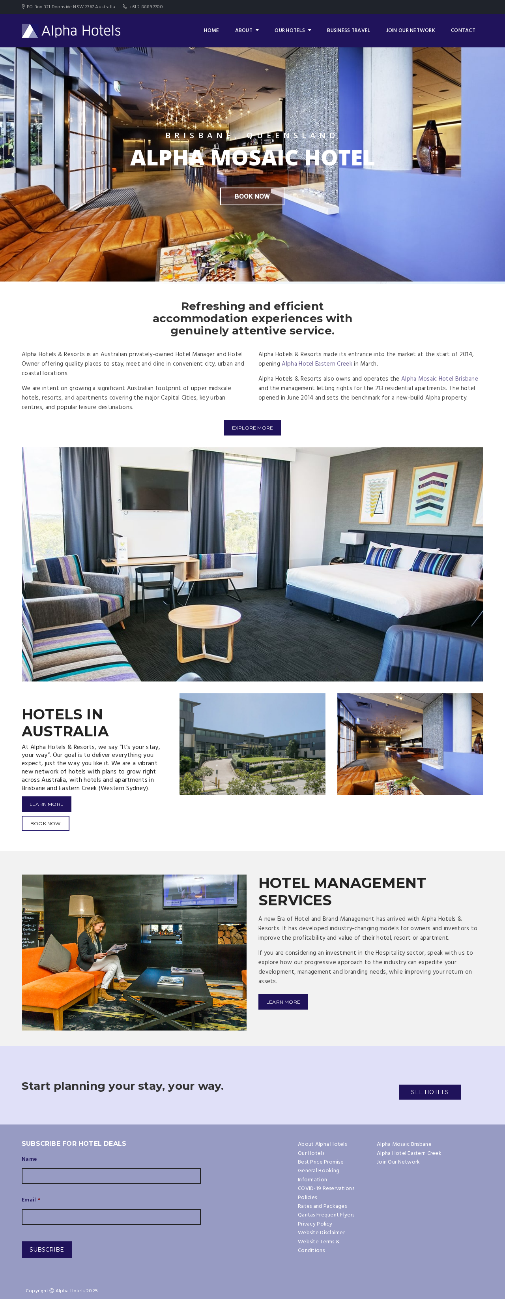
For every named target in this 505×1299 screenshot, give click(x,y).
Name (29, 1159)
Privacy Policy (315, 1224)
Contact (463, 30)
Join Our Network (398, 1162)
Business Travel (348, 30)
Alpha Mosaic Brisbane (404, 1144)
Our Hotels (290, 30)
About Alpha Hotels (322, 1144)
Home (211, 30)
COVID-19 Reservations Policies (326, 1193)
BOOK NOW (45, 823)
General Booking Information (318, 1175)
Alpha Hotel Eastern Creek (317, 364)
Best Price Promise (321, 1162)
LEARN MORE (47, 804)
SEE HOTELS (430, 1092)
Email (31, 1200)
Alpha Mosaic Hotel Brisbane (439, 379)
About (243, 30)
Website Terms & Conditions (319, 1246)
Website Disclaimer (321, 1232)
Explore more (252, 428)
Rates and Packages (322, 1206)
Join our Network (410, 30)
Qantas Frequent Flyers (326, 1215)
